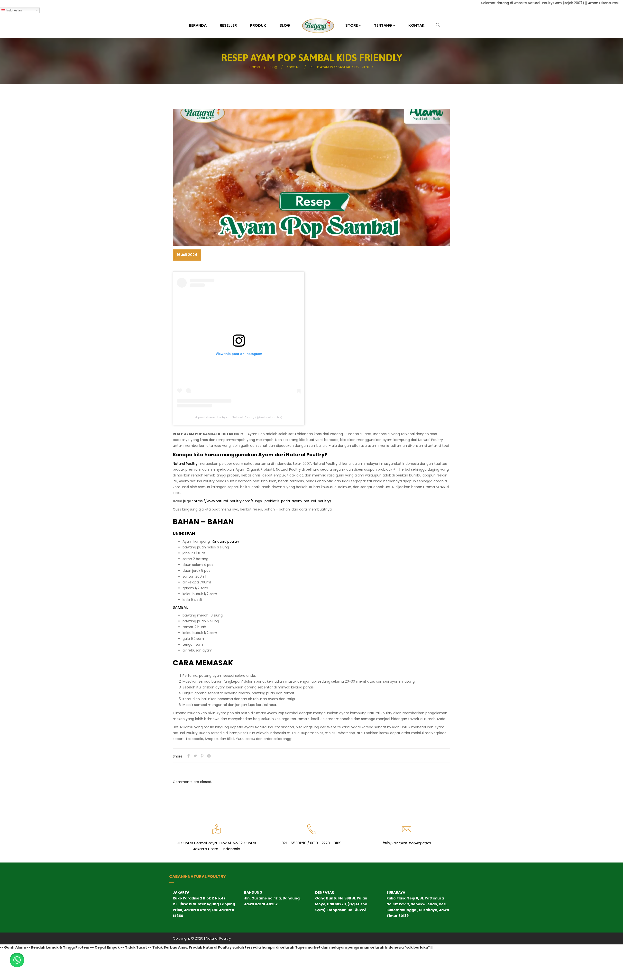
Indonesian (13, 10)
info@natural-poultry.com (407, 842)
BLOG (284, 25)
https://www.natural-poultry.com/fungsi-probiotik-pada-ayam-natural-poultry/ (262, 501)
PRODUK (258, 25)
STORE (351, 25)
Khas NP (293, 66)
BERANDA (198, 25)
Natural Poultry (185, 463)
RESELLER (228, 25)
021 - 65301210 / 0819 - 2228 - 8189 (311, 842)
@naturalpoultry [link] (225, 541)
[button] (17, 960)
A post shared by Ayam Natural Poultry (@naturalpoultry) (238, 417)
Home (254, 66)
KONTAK (416, 25)
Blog (273, 66)
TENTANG (383, 25)
